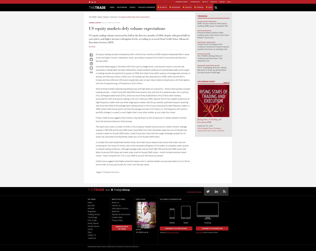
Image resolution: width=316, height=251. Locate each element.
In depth (163, 7)
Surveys (188, 7)
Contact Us (213, 2)
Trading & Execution (111, 172)
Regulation (92, 211)
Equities (98, 23)
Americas (92, 23)
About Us (205, 2)
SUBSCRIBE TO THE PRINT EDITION (176, 228)
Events (132, 7)
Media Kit (115, 211)
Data (210, 7)
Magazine (176, 7)
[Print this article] (91, 72)
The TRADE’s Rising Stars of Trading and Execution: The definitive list (210, 58)
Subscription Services (120, 208)
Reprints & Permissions (121, 214)
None (93, 46)
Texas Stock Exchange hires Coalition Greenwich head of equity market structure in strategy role (213, 47)
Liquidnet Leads (195, 2)
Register (222, 2)
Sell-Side (217, 65)
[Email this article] (91, 68)
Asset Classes (93, 223)
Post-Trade (92, 220)
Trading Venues (211, 42)
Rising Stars (206, 54)
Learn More (199, 232)
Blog (89, 232)
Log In (229, 2)
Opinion (200, 7)
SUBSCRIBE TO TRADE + (182, 2)
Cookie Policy (117, 217)
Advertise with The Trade (122, 227)
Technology (92, 217)
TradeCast (92, 238)
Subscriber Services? (173, 232)
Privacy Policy (117, 220)
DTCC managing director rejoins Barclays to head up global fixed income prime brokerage (212, 70)
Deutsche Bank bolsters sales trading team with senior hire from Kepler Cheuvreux (213, 35)
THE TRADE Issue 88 (142, 232)
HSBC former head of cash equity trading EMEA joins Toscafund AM (213, 25)
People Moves (212, 21)
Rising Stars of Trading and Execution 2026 (209, 121)
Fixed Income (201, 65)
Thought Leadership (146, 7)
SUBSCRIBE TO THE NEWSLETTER (212, 228)
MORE (226, 83)
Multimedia (122, 7)
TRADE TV (92, 235)
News (112, 7)
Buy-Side (200, 21)
